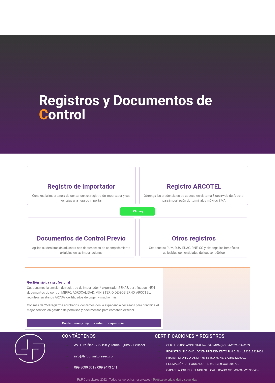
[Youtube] (49, 370)
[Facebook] (11, 370)
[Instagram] (24, 370)
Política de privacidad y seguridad (175, 379)
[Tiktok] (36, 370)
